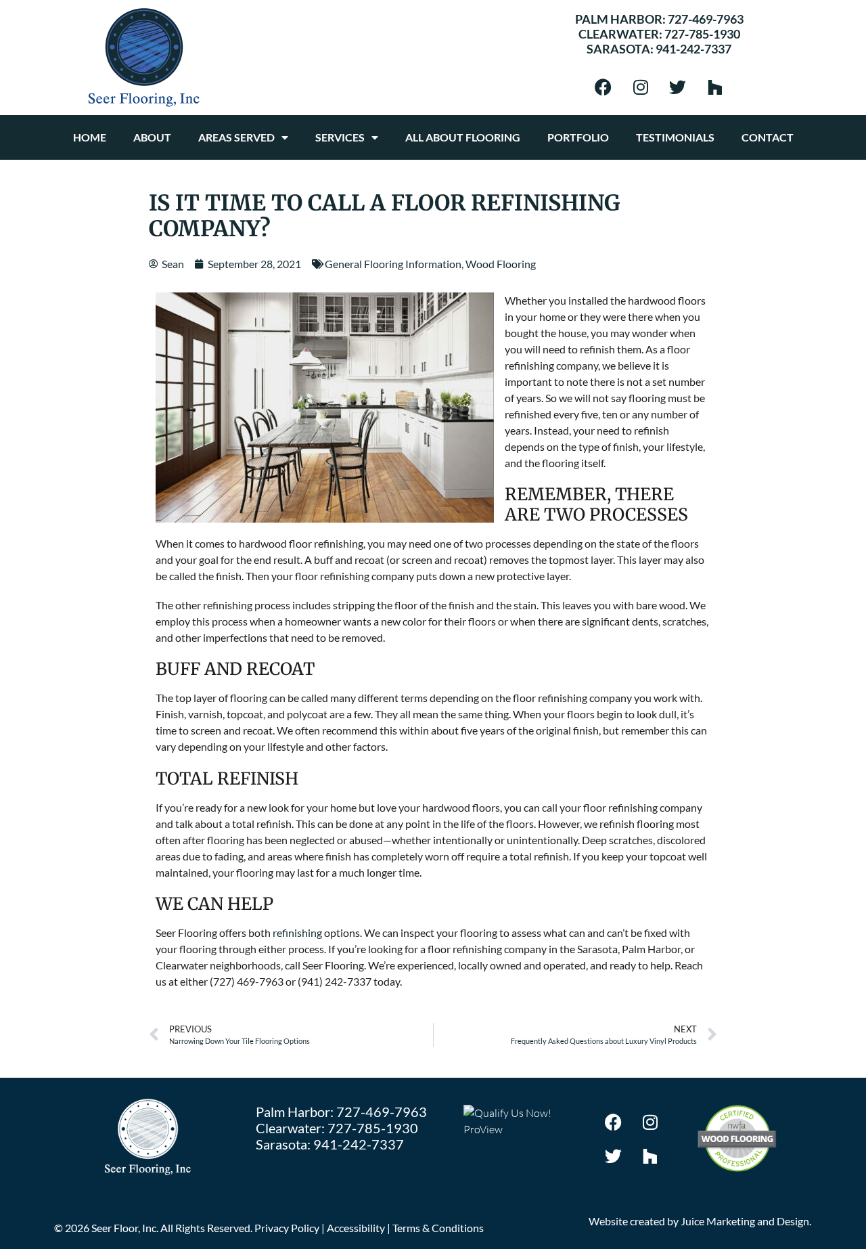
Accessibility (356, 1227)
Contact (768, 137)
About (152, 137)
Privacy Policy (286, 1227)
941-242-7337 (693, 48)
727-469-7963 (706, 19)
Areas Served (236, 137)
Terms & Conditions (438, 1227)
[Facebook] (603, 87)
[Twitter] (678, 87)
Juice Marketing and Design (745, 1220)
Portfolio (578, 137)
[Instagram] (641, 87)
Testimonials (675, 137)
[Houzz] (715, 87)
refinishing (297, 932)
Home (89, 137)
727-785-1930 (702, 33)
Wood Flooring (500, 263)
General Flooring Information (393, 263)
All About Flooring (462, 137)
